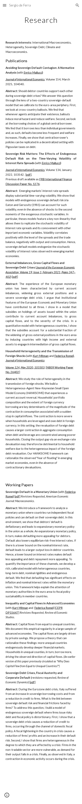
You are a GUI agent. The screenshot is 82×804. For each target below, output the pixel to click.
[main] (41, 20)
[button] (4, 5)
